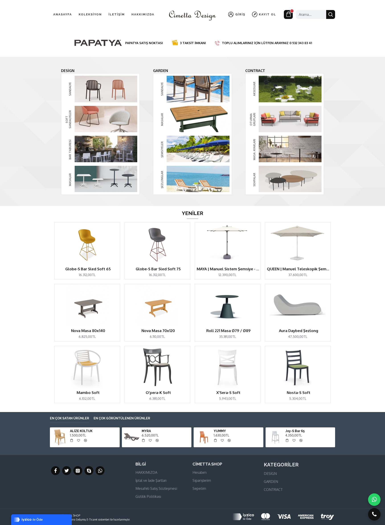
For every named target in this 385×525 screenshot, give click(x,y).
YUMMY (220, 431)
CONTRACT (255, 70)
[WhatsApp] (374, 499)
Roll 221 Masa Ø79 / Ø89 (228, 330)
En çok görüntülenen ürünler (122, 418)
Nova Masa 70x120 (158, 330)
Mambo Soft (88, 392)
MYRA (146, 431)
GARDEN (160, 70)
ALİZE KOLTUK (81, 431)
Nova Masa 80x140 (88, 330)
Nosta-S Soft (298, 392)
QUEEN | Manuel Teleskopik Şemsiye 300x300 (298, 269)
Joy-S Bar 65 (295, 431)
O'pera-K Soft (158, 392)
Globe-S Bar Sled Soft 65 (88, 269)
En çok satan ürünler (69, 418)
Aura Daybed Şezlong (298, 330)
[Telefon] (374, 514)
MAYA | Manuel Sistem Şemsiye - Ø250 (228, 269)
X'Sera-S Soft (228, 392)
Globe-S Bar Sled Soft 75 (158, 269)
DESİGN (67, 70)
